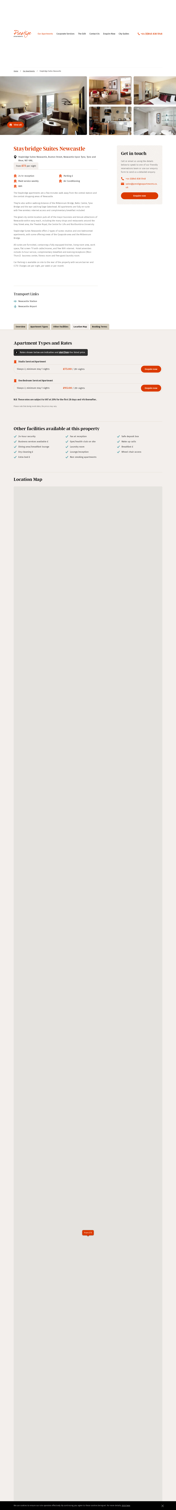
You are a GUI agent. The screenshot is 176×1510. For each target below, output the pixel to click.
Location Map (80, 326)
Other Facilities (60, 326)
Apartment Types (39, 326)
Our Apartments (45, 34)
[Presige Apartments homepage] (23, 33)
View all (18, 124)
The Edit (82, 34)
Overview (20, 326)
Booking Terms (99, 326)
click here (126, 1505)
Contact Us (94, 34)
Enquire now (139, 195)
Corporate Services (65, 34)
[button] (88, 1232)
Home (16, 71)
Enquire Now (109, 34)
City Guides (124, 34)
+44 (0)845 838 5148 (151, 34)
